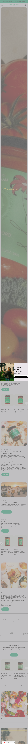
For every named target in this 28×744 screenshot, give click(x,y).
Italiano (7, 742)
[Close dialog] (0, 364)
